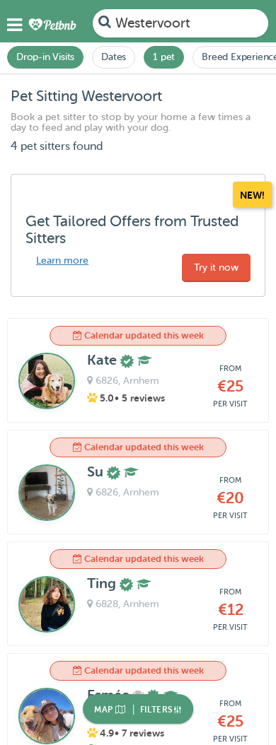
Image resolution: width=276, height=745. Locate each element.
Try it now (216, 267)
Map (104, 710)
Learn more (62, 260)
